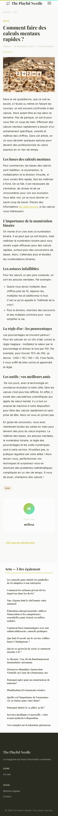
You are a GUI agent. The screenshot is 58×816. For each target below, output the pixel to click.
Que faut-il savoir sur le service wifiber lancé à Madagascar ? (28, 640)
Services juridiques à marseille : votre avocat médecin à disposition (27, 716)
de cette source (28, 206)
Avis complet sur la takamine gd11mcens (29, 725)
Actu (15, 12)
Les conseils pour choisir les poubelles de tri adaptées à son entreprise (28, 581)
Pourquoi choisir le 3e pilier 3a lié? (26, 707)
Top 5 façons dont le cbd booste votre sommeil (26, 602)
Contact (7, 796)
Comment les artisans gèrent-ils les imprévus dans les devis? (26, 592)
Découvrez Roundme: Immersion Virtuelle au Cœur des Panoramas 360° (28, 671)
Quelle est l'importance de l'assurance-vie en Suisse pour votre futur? (28, 699)
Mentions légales (11, 791)
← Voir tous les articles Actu (19, 542)
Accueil (6, 12)
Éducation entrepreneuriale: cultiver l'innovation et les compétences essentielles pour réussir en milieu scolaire (27, 615)
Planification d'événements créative (26, 690)
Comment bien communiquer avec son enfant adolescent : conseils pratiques (28, 629)
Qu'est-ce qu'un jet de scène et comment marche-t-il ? (28, 650)
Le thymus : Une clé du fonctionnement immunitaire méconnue (28, 661)
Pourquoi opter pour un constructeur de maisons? (28, 681)
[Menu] (49, 3)
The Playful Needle (24, 3)
